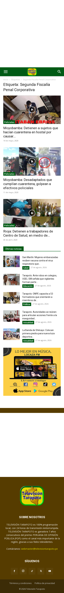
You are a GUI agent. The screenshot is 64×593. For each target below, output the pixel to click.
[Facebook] (14, 571)
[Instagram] (23, 571)
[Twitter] (41, 571)
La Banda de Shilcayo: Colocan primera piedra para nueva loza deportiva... (38, 333)
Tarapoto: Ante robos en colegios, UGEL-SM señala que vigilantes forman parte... (39, 278)
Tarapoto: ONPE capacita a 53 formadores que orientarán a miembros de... (37, 297)
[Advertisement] (32, 34)
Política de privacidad (45, 583)
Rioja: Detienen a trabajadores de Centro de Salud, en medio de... (28, 233)
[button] (5, 71)
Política (26, 304)
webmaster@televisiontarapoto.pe (39, 548)
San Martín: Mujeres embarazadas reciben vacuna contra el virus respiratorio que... (40, 260)
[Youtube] (49, 571)
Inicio (5, 79)
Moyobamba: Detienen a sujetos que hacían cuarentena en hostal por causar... (30, 132)
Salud (25, 267)
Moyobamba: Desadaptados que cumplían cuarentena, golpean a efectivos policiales (27, 184)
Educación (28, 286)
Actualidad (28, 322)
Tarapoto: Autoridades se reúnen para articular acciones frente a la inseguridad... (39, 315)
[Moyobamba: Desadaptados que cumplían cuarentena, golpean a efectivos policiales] (32, 161)
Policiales (9, 122)
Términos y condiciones (20, 583)
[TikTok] (32, 571)
